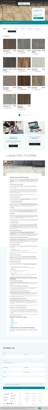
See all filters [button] (11, 31)
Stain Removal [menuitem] (34, 395)
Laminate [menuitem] (20, 401)
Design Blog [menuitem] (27, 401)
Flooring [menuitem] (20, 395)
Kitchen (12, 321)
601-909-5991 (14, 1)
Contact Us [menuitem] (40, 398)
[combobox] (23, 26)
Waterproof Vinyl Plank (14, 323)
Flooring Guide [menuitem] (34, 398)
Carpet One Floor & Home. (9, 405)
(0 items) (45, 4)
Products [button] (4, 4)
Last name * (26, 354)
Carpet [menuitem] (20, 399)
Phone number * (5, 367)
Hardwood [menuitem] (20, 398)
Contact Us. (17, 22)
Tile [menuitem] (19, 402)
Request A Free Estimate (37, 18)
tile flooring (20, 209)
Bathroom (12, 319)
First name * (4, 354)
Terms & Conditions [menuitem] (40, 400)
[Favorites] (44, 4)
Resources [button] (9, 4)
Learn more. (24, 408)
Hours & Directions (33, 4)
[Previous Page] (17, 115)
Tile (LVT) (12, 322)
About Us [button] (13, 4)
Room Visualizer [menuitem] (27, 395)
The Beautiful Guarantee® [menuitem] (34, 400)
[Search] (37, 26)
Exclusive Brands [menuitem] (34, 404)
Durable (12, 318)
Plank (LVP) (12, 320)
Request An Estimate (39, 4)
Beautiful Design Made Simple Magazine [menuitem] (27, 399)
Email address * (26, 367)
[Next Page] (31, 115)
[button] (42, 4)
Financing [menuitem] (20, 405)
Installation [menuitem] (33, 403)
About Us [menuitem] (40, 395)
